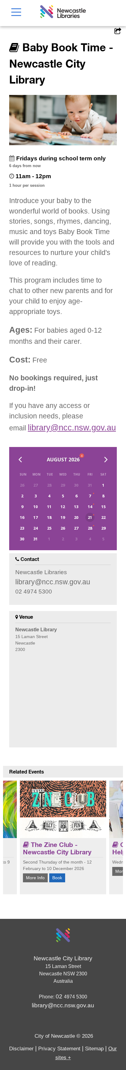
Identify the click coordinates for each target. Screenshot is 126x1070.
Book (57, 877)
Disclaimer (21, 1049)
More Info (35, 877)
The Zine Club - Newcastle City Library (57, 848)
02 (60, 996)
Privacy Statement (59, 1049)
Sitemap (94, 1049)
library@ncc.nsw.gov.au (72, 427)
